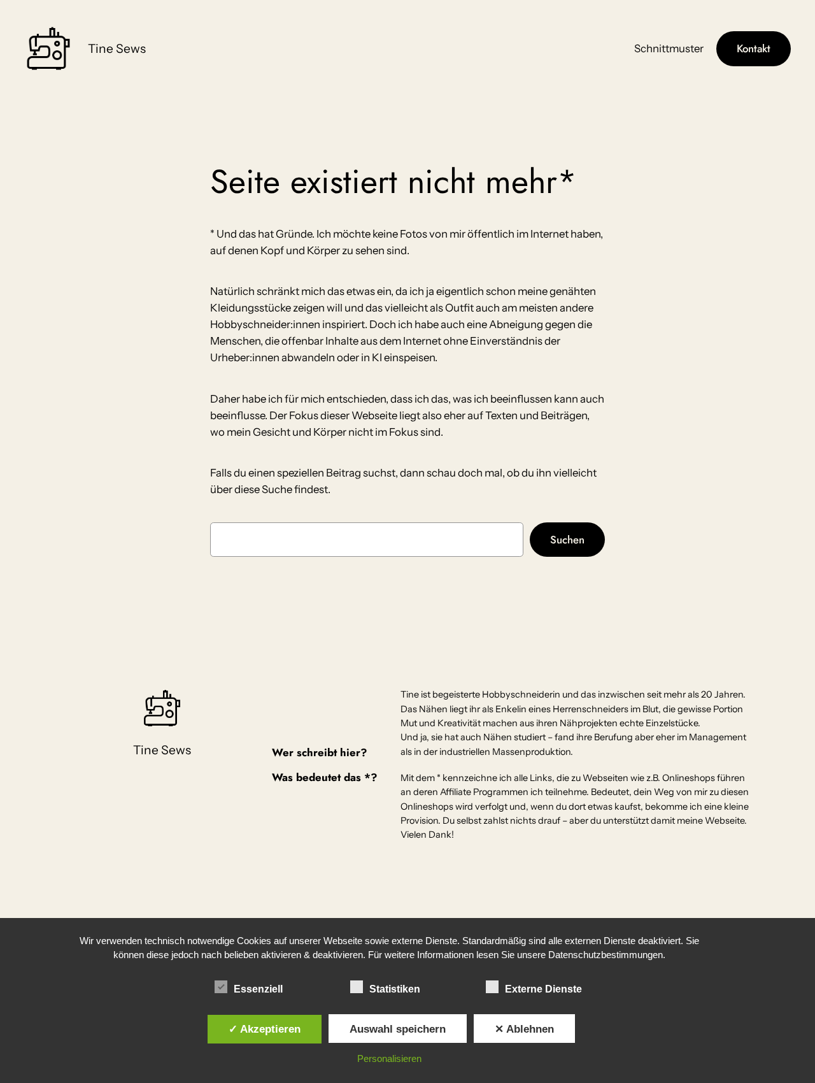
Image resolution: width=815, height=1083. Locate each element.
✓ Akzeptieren (265, 1029)
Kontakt (753, 48)
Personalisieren (389, 1058)
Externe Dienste (543, 989)
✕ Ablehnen (524, 1029)
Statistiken (394, 989)
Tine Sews (117, 48)
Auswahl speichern (398, 1029)
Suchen (567, 539)
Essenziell (258, 989)
